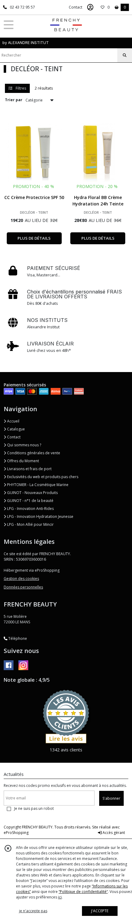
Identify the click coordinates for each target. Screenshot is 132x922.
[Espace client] (90, 7)
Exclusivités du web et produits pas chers (42, 476)
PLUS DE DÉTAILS (34, 238)
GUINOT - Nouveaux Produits (32, 492)
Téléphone (17, 638)
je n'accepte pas (33, 910)
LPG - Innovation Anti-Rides (30, 508)
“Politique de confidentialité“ (83, 891)
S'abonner (111, 798)
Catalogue (15, 429)
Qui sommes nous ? (23, 445)
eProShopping (16, 832)
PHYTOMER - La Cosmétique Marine (37, 484)
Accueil (12, 421)
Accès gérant (113, 832)
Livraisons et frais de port (29, 468)
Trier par (13, 99)
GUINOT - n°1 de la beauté (29, 500)
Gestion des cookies (21, 578)
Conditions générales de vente (33, 452)
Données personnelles (23, 587)
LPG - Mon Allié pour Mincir (30, 524)
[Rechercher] (124, 55)
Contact (75, 7)
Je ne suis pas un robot (34, 808)
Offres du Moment (22, 460)
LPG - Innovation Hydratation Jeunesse (39, 516)
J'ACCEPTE (99, 910)
